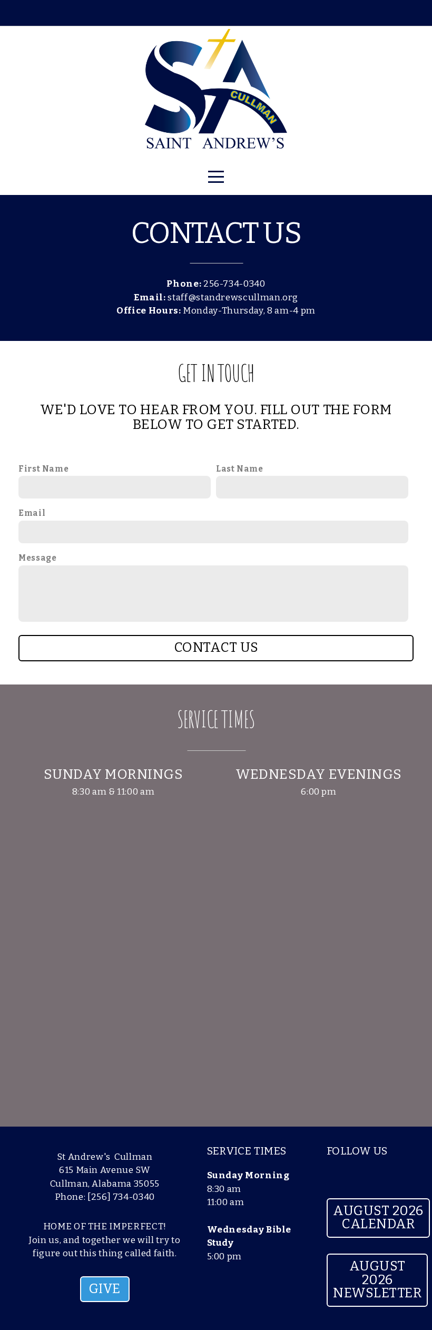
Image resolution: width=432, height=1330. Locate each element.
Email (31, 513)
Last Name (239, 469)
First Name (43, 469)
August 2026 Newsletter (377, 1279)
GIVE (105, 1289)
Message (37, 558)
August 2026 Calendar (378, 1218)
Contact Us (216, 648)
